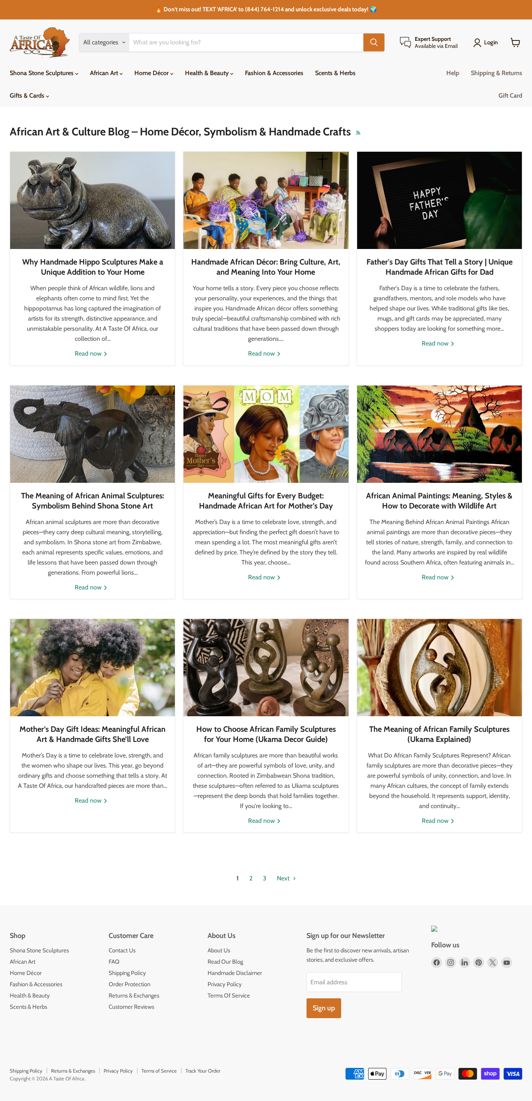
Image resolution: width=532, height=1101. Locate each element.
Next (284, 878)
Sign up (324, 1008)
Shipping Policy (127, 973)
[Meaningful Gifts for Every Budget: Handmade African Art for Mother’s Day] (265, 434)
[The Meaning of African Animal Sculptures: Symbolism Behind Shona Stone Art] (92, 434)
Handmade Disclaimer (235, 973)
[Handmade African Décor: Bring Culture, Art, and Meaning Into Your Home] (265, 200)
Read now (89, 353)
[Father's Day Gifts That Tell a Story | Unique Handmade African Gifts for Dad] (439, 200)
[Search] (373, 42)
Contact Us (122, 950)
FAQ (114, 961)
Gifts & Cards (28, 95)
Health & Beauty (207, 73)
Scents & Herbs (335, 73)
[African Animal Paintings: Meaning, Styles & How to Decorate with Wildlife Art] (439, 434)
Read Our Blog (225, 961)
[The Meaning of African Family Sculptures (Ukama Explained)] (439, 667)
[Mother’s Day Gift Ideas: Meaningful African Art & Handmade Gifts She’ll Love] (92, 667)
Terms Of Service (229, 995)
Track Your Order (202, 1071)
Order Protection (129, 984)
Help (452, 73)
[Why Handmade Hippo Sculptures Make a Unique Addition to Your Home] (92, 200)
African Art (105, 73)
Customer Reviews (131, 1006)
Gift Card (510, 95)
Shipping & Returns (496, 73)
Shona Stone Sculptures (42, 73)
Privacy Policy (225, 984)
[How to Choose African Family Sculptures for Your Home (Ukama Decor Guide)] (265, 667)
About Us (219, 950)
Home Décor (152, 73)
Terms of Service (159, 1071)
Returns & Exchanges (134, 995)
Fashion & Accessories (274, 73)
